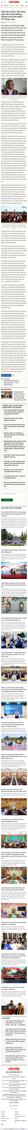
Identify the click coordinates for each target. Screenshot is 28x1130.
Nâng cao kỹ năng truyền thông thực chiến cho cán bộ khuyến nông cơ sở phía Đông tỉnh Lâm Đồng (14, 689)
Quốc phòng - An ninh (20, 1116)
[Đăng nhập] (26, 2)
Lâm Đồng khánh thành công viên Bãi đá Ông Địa (13, 551)
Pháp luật (3, 1116)
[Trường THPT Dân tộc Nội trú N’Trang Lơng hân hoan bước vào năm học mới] (7, 395)
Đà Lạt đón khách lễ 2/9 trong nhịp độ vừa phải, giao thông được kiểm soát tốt (13, 514)
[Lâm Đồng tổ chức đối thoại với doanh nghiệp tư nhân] (14, 839)
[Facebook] (15, 1108)
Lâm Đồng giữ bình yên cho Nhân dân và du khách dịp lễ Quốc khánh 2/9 (13, 585)
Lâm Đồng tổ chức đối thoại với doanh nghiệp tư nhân (12, 820)
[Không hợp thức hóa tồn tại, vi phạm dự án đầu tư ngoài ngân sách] (14, 806)
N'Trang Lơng (7, 379)
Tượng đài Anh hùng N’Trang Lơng (11, 380)
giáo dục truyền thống (8, 382)
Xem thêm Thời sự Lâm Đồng (11, 508)
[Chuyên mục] (2, 2)
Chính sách (4, 1120)
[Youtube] (12, 1108)
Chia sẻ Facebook (6, 375)
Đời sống (17, 1114)
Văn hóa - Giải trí (5, 1118)
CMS (11, 1128)
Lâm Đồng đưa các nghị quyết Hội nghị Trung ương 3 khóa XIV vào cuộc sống (13, 654)
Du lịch (16, 1118)
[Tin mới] (5, 2)
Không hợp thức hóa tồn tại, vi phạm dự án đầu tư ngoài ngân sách (13, 790)
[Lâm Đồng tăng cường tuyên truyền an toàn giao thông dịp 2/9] (14, 639)
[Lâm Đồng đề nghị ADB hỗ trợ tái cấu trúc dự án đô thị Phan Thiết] (14, 909)
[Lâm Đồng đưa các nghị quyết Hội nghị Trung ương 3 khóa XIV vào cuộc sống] (14, 674)
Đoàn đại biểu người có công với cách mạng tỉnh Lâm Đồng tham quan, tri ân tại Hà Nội (12, 724)
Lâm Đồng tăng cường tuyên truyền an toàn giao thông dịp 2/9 (14, 619)
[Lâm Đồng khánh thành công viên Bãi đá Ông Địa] (14, 570)
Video (2, 1124)
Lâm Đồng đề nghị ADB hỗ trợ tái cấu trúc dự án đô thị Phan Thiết (13, 889)
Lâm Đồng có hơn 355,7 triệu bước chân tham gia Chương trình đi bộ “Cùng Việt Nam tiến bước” (13, 956)
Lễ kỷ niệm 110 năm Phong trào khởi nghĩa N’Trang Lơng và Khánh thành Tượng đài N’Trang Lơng (14, 463)
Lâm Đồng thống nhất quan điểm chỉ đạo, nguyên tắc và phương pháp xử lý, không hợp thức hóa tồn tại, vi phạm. (14, 795)
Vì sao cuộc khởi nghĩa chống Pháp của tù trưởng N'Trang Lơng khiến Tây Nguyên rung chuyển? (14, 412)
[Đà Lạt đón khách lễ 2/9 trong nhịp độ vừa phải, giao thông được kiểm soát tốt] (14, 537)
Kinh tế (22, 5)
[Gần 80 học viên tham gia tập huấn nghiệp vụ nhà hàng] (14, 941)
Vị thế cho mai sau (8, 384)
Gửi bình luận (7, 500)
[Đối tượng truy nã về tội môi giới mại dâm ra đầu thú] (14, 1006)
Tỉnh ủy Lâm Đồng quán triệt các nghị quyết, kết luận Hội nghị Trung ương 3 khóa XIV (14, 756)
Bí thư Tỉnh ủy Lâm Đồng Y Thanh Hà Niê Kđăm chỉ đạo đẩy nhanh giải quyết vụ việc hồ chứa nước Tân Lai (14, 855)
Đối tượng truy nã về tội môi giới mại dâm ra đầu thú (12, 988)
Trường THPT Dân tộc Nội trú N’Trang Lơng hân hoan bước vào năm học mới (20, 396)
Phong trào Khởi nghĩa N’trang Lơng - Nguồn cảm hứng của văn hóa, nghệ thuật (14, 426)
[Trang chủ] (2, 5)
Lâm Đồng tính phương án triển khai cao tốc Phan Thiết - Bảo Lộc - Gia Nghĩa (15, 1023)
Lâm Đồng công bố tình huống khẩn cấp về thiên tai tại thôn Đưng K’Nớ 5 (15, 1049)
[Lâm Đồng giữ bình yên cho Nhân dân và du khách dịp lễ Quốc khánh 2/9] (14, 605)
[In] (13, 375)
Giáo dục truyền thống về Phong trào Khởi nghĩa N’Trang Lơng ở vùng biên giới (14, 484)
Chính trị (12, 5)
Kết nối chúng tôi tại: (14, 1105)
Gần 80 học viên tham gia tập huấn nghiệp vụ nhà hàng (13, 923)
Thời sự (17, 5)
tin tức (16, 382)
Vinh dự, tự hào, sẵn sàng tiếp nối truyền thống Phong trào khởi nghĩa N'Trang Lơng (14, 434)
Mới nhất (6, 5)
